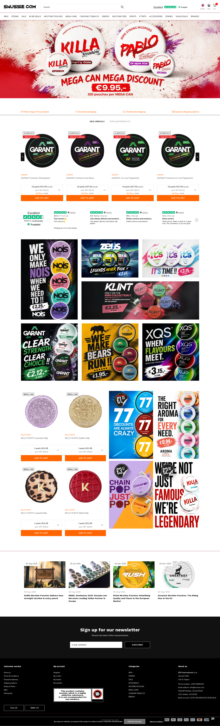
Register (56, 672)
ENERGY (105, 16)
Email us (35, 708)
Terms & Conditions (11, 676)
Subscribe (137, 645)
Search (122, 7)
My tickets (57, 679)
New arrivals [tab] (97, 121)
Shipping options (10, 683)
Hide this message (135, 721)
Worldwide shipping (136, 111)
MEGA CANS (71, 16)
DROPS (132, 16)
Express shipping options (187, 111)
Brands (195, 16)
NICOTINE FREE (119, 16)
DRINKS (169, 16)
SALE (23, 16)
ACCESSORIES (156, 16)
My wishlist (57, 683)
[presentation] (22, 157)
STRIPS (142, 16)
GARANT (69, 175)
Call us (13, 708)
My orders (57, 676)
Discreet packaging (87, 111)
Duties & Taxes (9, 686)
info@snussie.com (197, 687)
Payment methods (11, 679)
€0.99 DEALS (35, 16)
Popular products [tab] (120, 121)
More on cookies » (156, 721)
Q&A (6, 690)
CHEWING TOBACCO (89, 16)
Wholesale (8, 693)
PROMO (15, 16)
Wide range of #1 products (36, 111)
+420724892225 (197, 684)
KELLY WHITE (26, 435)
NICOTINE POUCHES (53, 16)
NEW (6, 16)
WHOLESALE (182, 16)
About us (7, 672)
